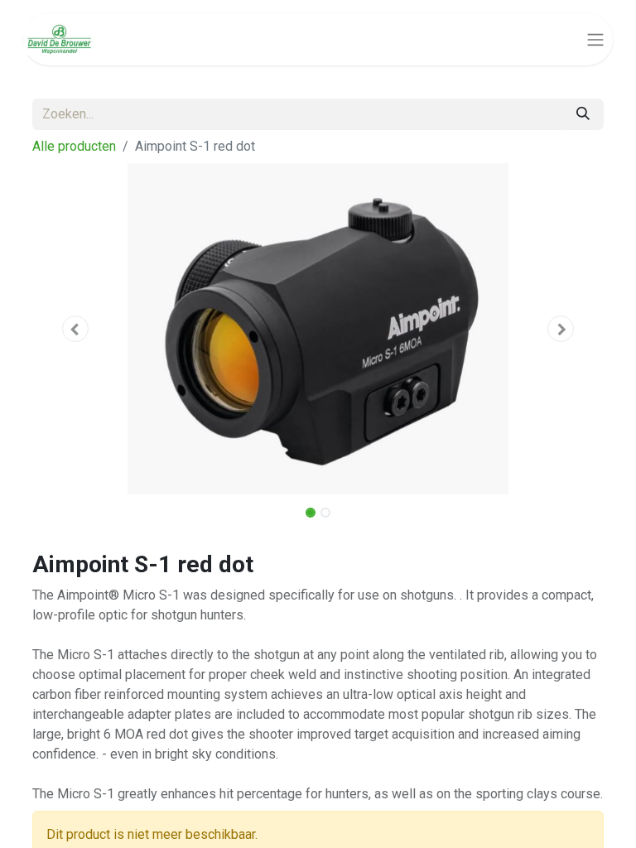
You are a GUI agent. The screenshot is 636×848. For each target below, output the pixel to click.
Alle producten (74, 146)
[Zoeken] (583, 114)
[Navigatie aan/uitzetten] (595, 39)
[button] (75, 329)
